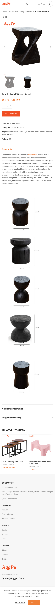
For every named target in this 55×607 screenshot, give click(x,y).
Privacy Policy (7, 514)
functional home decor (35, 132)
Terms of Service (8, 519)
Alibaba (5, 555)
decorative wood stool (16, 132)
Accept (33, 602)
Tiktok (4, 550)
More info (20, 602)
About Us (5, 510)
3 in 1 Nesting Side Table (13, 462)
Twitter (4, 559)
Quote (4, 530)
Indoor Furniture (42, 12)
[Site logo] (6, 4)
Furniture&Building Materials (20, 12)
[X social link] (10, 139)
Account (5, 534)
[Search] (27, 3)
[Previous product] (3, 17)
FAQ (4, 539)
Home (4, 12)
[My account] (50, 3)
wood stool (32, 155)
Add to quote (11, 114)
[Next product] (8, 17)
